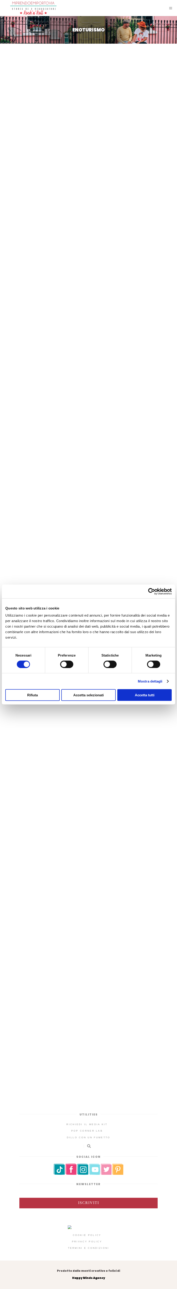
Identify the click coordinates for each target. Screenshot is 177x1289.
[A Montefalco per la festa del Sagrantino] (88, 841)
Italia (93, 280)
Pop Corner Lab (87, 1131)
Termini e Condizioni (88, 1248)
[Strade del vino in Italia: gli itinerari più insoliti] (88, 223)
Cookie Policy (87, 1235)
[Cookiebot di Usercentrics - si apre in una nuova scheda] (151, 591)
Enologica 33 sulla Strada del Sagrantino (88, 1050)
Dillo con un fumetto (88, 1137)
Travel (141, 148)
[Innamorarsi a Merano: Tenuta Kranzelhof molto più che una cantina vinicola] (88, 522)
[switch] (66, 664)
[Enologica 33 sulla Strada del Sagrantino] (88, 993)
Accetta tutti (144, 695)
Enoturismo (60, 148)
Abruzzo (37, 148)
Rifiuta (32, 695)
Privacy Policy (87, 1241)
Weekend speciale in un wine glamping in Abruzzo (88, 141)
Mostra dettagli (150, 681)
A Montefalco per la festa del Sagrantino (88, 904)
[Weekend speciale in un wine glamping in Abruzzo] (88, 92)
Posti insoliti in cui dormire (103, 148)
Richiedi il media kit (86, 1124)
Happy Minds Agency (88, 1278)
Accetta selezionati (88, 695)
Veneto (110, 432)
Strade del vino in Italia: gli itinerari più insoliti (88, 273)
